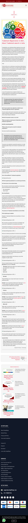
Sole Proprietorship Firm (6, 462)
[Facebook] (2, 497)
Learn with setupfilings (5, 451)
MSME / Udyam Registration (7, 468)
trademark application (15, 169)
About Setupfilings (5, 430)
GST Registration (4, 470)
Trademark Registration (17, 226)
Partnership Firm (4, 464)
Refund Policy (4, 433)
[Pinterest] (10, 497)
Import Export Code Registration (7, 466)
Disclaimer (3, 448)
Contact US (3, 443)
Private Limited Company (6, 476)
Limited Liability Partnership (7, 480)
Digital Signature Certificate (7, 478)
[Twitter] (5, 497)
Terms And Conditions (5, 438)
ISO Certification (4, 474)
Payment (3, 446)
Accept (14, 520)
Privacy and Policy (5, 435)
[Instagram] (8, 497)
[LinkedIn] (13, 497)
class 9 (22, 296)
